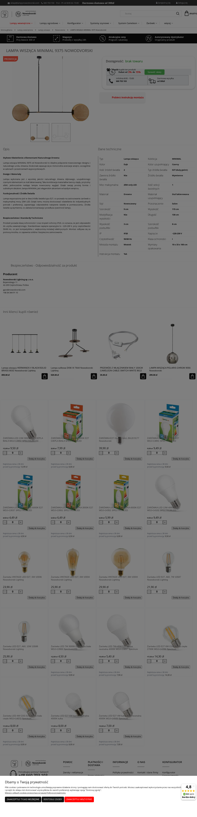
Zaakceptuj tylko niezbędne (23, 799)
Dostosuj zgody (53, 799)
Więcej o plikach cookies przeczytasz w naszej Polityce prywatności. (35, 792)
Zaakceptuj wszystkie (79, 799)
